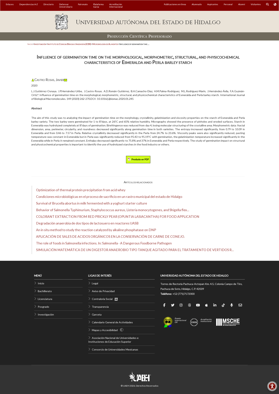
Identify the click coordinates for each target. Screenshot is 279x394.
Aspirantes (212, 4)
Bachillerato (45, 291)
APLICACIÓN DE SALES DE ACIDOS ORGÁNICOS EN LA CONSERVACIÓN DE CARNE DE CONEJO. (110, 237)
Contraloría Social (103, 298)
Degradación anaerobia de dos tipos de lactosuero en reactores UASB (87, 223)
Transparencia (100, 306)
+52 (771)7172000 (184, 293)
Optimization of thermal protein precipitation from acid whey (80, 190)
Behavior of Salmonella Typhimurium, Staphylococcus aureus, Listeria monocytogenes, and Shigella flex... (112, 210)
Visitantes (256, 4)
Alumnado (197, 4)
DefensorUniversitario (65, 5)
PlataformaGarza (98, 5)
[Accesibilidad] (272, 386)
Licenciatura (45, 298)
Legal (95, 283)
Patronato (82, 4)
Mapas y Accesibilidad (105, 330)
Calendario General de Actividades (112, 322)
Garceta (97, 314)
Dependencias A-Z (28, 4)
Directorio (48, 4)
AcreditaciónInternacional (116, 5)
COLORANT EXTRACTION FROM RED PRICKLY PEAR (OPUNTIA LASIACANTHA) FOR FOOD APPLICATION (117, 217)
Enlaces (10, 4)
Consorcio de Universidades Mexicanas (115, 349)
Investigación (46, 314)
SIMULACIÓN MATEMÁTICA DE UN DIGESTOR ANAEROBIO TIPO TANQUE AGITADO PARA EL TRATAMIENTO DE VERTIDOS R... (135, 250)
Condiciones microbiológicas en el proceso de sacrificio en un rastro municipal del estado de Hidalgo (109, 197)
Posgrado (43, 306)
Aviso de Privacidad (103, 291)
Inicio (30, 44)
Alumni (241, 4)
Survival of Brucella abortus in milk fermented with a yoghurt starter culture (91, 203)
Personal (228, 4)
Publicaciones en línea (175, 4)
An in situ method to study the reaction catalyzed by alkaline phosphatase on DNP (96, 230)
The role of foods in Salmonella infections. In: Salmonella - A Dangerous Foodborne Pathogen (104, 243)
